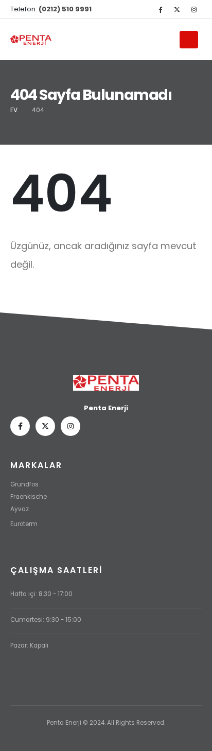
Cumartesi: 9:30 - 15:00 (45, 620)
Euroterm (24, 524)
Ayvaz (19, 509)
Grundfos (24, 484)
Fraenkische (28, 497)
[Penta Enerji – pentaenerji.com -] (30, 40)
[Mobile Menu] (189, 39)
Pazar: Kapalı (29, 645)
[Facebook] (160, 9)
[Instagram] (194, 9)
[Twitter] (177, 9)
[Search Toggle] (167, 40)
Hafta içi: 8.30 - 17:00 (41, 594)
